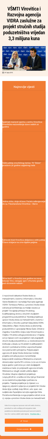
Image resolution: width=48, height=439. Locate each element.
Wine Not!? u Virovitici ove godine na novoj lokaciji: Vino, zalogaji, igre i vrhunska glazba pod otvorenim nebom (22, 280)
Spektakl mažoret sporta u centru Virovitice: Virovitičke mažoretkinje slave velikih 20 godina (22, 124)
